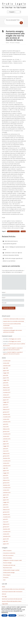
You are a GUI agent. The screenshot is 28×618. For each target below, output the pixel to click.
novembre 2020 (6, 360)
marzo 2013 (5, 507)
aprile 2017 (5, 404)
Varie (4, 580)
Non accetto (12, 615)
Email (4, 297)
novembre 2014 (6, 460)
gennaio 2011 (6, 526)
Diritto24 (4, 594)
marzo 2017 (5, 407)
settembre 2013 (6, 492)
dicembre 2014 (6, 458)
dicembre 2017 (6, 390)
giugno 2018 (6, 378)
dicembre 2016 (6, 414)
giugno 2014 (6, 470)
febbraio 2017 (6, 409)
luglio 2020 (5, 368)
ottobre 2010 (6, 534)
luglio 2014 (5, 468)
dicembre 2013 (6, 485)
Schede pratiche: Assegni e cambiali (11, 570)
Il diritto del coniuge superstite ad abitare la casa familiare (12, 260)
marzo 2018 (5, 385)
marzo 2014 (5, 478)
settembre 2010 (6, 536)
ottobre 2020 (6, 363)
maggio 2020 (6, 373)
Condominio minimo (8, 328)
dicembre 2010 (6, 529)
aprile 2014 (5, 475)
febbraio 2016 (6, 429)
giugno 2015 (6, 443)
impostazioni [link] (4, 612)
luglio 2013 (5, 497)
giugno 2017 (6, 399)
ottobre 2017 (6, 395)
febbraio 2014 (6, 480)
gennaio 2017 (6, 412)
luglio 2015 (5, 441)
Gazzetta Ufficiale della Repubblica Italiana (11, 601)
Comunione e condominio (9, 553)
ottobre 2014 (6, 463)
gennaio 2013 (6, 512)
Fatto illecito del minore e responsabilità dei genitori (10, 242)
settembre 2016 (6, 421)
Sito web (4, 303)
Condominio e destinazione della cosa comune (14, 319)
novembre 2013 (6, 487)
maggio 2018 (6, 380)
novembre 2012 (6, 517)
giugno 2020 (6, 370)
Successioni (5, 577)
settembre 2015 (6, 439)
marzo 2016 (5, 426)
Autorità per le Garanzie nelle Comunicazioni (12, 591)
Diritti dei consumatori (8, 555)
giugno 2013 (6, 500)
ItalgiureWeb (5, 603)
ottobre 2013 (6, 490)
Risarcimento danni (7, 567)
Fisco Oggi (4, 596)
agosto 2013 (6, 495)
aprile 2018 (5, 382)
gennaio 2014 (6, 482)
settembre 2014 (6, 465)
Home (7, 42)
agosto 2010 (6, 539)
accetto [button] (4, 615)
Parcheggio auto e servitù (15, 339)
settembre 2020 (6, 365)
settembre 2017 (6, 397)
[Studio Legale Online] (14, 6)
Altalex (3, 586)
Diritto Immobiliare (7, 558)
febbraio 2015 (6, 453)
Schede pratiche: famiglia (9, 572)
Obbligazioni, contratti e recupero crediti (12, 560)
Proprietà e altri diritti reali (9, 565)
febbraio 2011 (6, 524)
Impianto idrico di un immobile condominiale (13, 321)
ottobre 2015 (6, 436)
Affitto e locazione (7, 550)
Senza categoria (6, 575)
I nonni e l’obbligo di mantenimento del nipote (14, 248)
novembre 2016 (6, 417)
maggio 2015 (6, 446)
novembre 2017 (6, 392)
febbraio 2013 (6, 509)
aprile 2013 (5, 504)
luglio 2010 (5, 541)
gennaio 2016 (6, 431)
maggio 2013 (6, 502)
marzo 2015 (5, 451)
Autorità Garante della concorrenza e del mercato (13, 589)
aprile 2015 (5, 448)
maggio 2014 (6, 473)
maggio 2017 (6, 402)
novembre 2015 (6, 434)
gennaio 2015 (6, 456)
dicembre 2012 (6, 514)
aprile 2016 (5, 424)
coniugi (23, 231)
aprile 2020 (5, 375)
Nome (4, 292)
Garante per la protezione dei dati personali (12, 599)
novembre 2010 (6, 531)
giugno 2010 (6, 543)
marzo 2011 (5, 521)
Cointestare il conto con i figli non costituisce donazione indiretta (12, 254)
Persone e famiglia (15, 42)
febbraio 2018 (6, 387)
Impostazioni (21, 615)
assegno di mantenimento (13, 231)
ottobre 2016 (6, 419)
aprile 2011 (5, 519)
